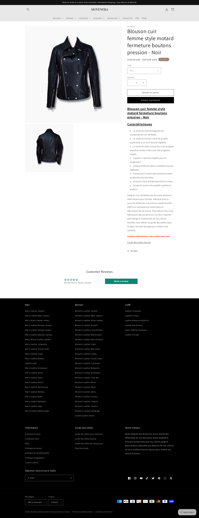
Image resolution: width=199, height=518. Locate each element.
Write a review (121, 281)
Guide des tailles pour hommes (88, 434)
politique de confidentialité (37, 453)
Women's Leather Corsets (86, 396)
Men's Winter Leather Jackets (38, 339)
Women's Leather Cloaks (86, 354)
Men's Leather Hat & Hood (36, 387)
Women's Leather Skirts (85, 392)
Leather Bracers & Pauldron (137, 320)
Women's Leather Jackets (86, 311)
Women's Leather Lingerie (86, 401)
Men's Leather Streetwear (36, 368)
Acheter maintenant (150, 100)
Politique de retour (33, 448)
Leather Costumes (133, 311)
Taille (129, 65)
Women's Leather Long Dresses (88, 330)
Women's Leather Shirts (85, 382)
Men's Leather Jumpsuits (36, 344)
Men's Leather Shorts (34, 382)
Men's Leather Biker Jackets (37, 315)
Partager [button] (134, 251)
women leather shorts (84, 415)
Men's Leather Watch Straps (37, 411)
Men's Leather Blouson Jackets (38, 335)
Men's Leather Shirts (34, 373)
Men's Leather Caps (33, 406)
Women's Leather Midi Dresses (88, 335)
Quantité (130, 77)
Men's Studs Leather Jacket (37, 320)
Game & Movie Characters (136, 330)
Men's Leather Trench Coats (37, 349)
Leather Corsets (132, 335)
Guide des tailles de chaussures (89, 443)
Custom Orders (31, 462)
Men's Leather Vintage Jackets (38, 330)
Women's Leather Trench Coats (88, 358)
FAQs (27, 443)
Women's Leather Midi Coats (87, 349)
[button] (28, 9)
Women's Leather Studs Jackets (89, 320)
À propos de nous (33, 434)
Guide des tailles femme (139, 242)
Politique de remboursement (82, 512)
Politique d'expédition (35, 458)
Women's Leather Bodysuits (87, 368)
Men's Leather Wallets (34, 392)
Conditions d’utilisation (104, 512)
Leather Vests (31, 363)
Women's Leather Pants (85, 387)
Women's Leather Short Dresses (89, 339)
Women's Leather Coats (85, 344)
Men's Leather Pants (34, 377)
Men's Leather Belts (33, 396)
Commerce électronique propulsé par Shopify (54, 512)
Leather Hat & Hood (133, 325)
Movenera (34, 512)
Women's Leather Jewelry (86, 406)
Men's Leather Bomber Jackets (38, 325)
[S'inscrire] (71, 478)
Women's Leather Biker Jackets (88, 315)
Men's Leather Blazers (34, 358)
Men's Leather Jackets (35, 311)
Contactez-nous (32, 439)
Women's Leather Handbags (87, 411)
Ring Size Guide (81, 448)
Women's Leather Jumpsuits (87, 363)
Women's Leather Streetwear (87, 373)
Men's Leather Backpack (35, 401)
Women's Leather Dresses (86, 325)
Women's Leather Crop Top (87, 377)
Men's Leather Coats (34, 354)
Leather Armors (132, 315)
